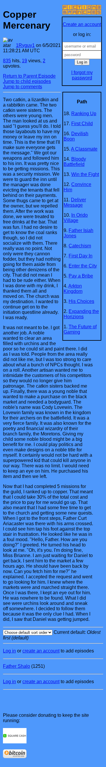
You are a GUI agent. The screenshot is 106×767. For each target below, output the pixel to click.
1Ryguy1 (25, 45)
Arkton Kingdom (73, 288)
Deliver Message (75, 202)
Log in (9, 650)
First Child (82, 123)
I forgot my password (82, 75)
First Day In (80, 255)
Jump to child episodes (27, 81)
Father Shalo (16, 666)
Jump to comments (22, 86)
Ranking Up (83, 113)
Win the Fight (85, 174)
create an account (40, 650)
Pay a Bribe (81, 275)
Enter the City (83, 265)
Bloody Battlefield (75, 161)
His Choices (81, 301)
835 (7, 60)
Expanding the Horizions (81, 314)
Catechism (80, 245)
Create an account (82, 24)
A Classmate (84, 148)
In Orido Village (76, 218)
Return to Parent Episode (29, 76)
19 (24, 60)
